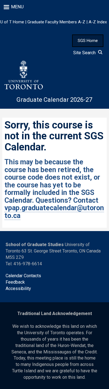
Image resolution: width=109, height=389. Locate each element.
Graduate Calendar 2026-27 (54, 99)
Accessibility (18, 288)
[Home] (23, 75)
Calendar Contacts (23, 275)
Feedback (15, 282)
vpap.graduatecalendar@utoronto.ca (54, 212)
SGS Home (88, 40)
